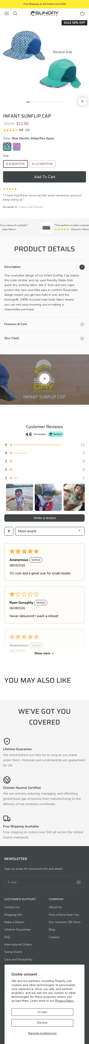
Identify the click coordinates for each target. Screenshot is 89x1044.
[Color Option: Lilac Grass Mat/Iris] (17, 147)
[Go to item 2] (48, 497)
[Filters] (8, 531)
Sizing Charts (13, 952)
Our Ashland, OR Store (65, 922)
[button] (44, 176)
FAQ (7, 937)
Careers (54, 937)
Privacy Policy (64, 1001)
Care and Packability (18, 959)
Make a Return (14, 922)
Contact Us (12, 907)
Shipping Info (13, 915)
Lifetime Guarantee (17, 929)
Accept (42, 1012)
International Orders (18, 944)
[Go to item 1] (19, 497)
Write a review (44, 518)
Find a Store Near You (64, 915)
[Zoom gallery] (82, 101)
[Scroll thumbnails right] (79, 497)
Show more (42, 653)
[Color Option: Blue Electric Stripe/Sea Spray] (7, 147)
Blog (52, 929)
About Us (55, 907)
